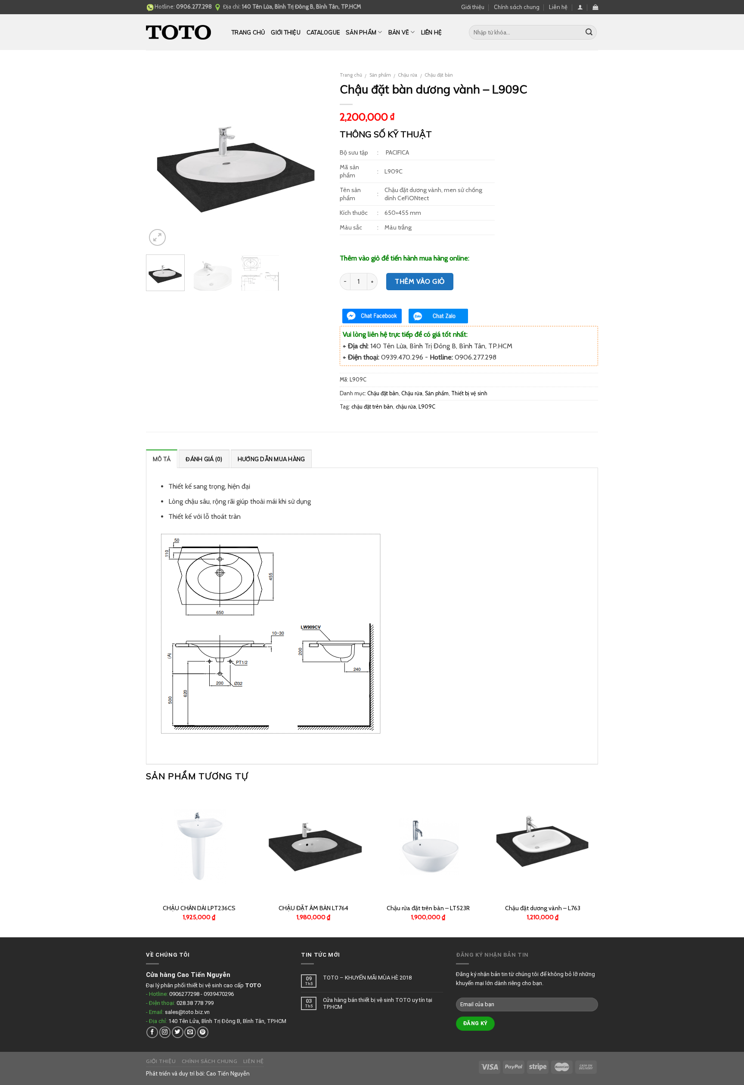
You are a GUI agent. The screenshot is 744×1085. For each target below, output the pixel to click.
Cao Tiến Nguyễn (228, 1073)
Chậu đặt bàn (439, 75)
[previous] (160, 158)
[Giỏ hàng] (595, 7)
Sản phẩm (361, 32)
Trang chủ (248, 32)
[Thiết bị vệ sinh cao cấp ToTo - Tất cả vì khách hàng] (182, 32)
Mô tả (161, 459)
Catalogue (323, 32)
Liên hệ (558, 6)
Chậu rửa (407, 75)
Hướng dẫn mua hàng (271, 459)
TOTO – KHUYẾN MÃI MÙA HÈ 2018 (367, 977)
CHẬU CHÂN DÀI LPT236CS (199, 908)
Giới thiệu (472, 6)
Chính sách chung (516, 6)
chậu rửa (406, 406)
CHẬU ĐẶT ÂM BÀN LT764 (313, 908)
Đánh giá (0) (204, 459)
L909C (426, 406)
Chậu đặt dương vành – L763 (542, 908)
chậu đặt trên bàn (372, 406)
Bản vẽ (398, 32)
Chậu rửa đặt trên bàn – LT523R (428, 908)
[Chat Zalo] (438, 316)
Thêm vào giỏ (420, 281)
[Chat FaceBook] (372, 316)
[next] (312, 158)
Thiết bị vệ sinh (469, 393)
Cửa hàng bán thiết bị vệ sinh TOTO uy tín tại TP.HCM (377, 1003)
